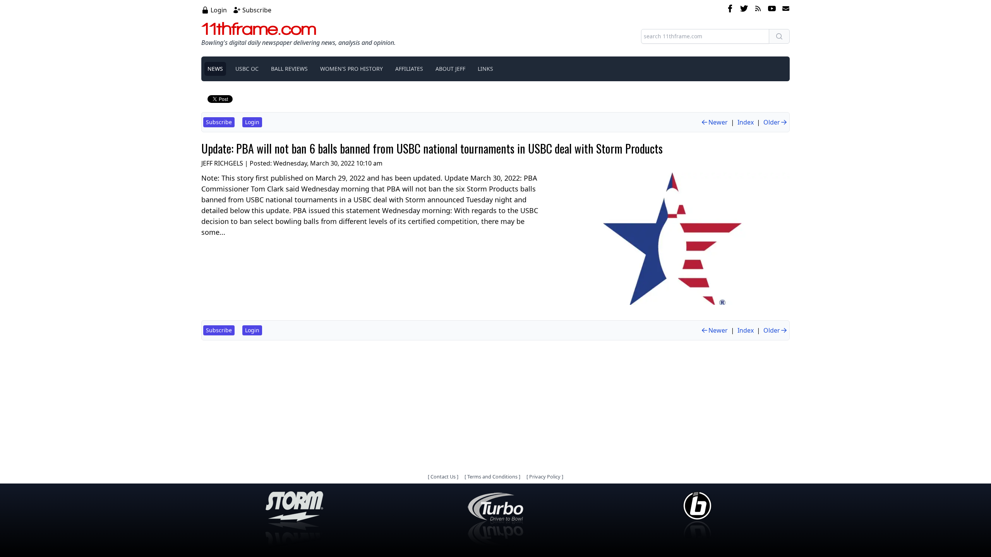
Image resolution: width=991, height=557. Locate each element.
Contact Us (443, 476)
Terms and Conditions (492, 476)
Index (745, 122)
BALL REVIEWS (289, 68)
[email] (784, 10)
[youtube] (772, 10)
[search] (779, 36)
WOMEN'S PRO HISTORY (351, 68)
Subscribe (256, 10)
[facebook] (730, 10)
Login (219, 10)
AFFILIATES (409, 68)
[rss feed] (758, 10)
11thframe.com (258, 29)
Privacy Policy (545, 476)
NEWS (215, 68)
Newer (718, 122)
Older (771, 122)
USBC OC (247, 68)
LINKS (485, 68)
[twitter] (744, 10)
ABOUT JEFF (450, 68)
